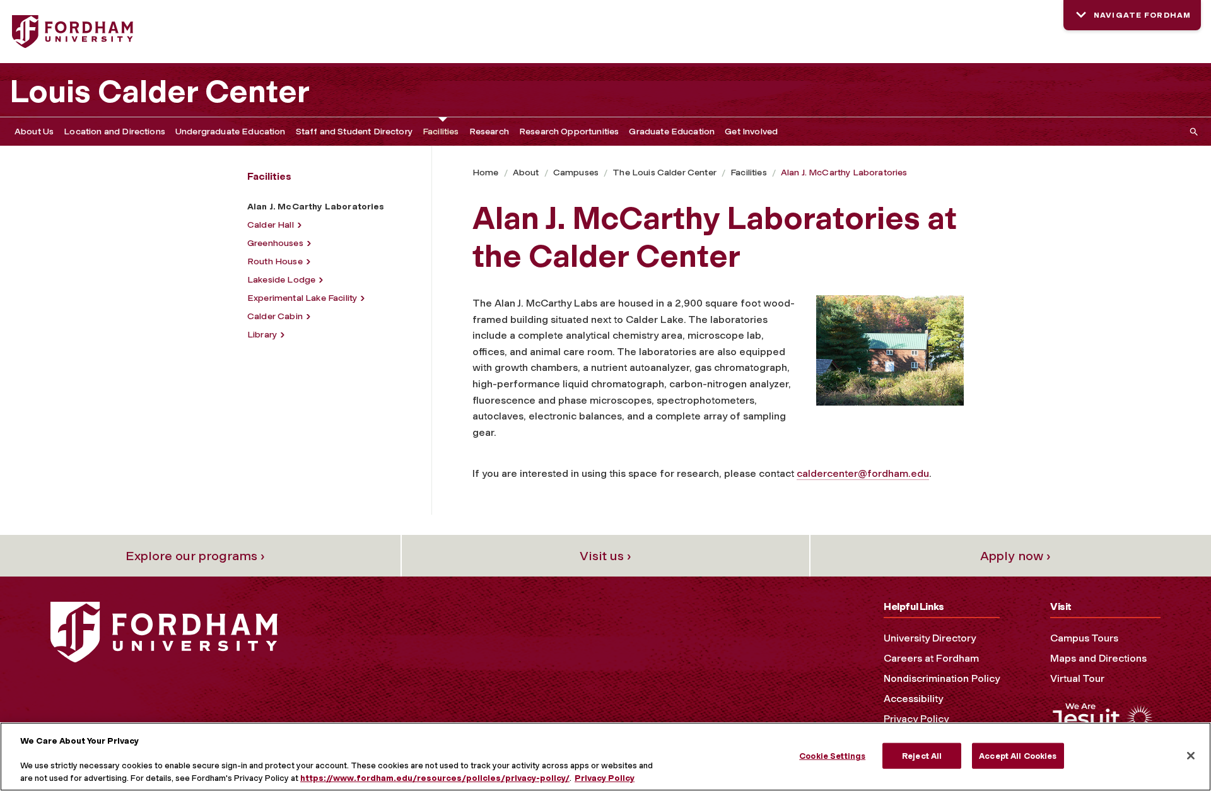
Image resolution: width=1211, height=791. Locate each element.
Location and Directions (114, 131)
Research (489, 131)
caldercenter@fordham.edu (863, 473)
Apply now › (1015, 555)
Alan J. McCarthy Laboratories (844, 172)
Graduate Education (672, 131)
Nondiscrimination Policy (942, 678)
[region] (605, 756)
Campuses (576, 172)
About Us (34, 131)
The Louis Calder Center (664, 172)
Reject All (922, 755)
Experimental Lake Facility (302, 298)
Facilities (441, 131)
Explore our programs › (195, 555)
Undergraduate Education (230, 131)
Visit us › (605, 555)
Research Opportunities (569, 131)
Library (262, 334)
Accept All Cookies (1017, 755)
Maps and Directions (1098, 658)
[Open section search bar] (1191, 131)
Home (485, 172)
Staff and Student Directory (354, 131)
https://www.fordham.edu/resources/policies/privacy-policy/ (435, 778)
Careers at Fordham (931, 658)
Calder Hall (270, 225)
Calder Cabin (275, 316)
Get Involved (751, 131)
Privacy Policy (916, 719)
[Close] (1191, 756)
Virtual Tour (1077, 678)
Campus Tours (1084, 638)
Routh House (275, 261)
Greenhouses (275, 243)
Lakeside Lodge (281, 279)
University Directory (930, 638)
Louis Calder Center (159, 91)
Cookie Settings (832, 755)
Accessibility (913, 699)
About (526, 172)
